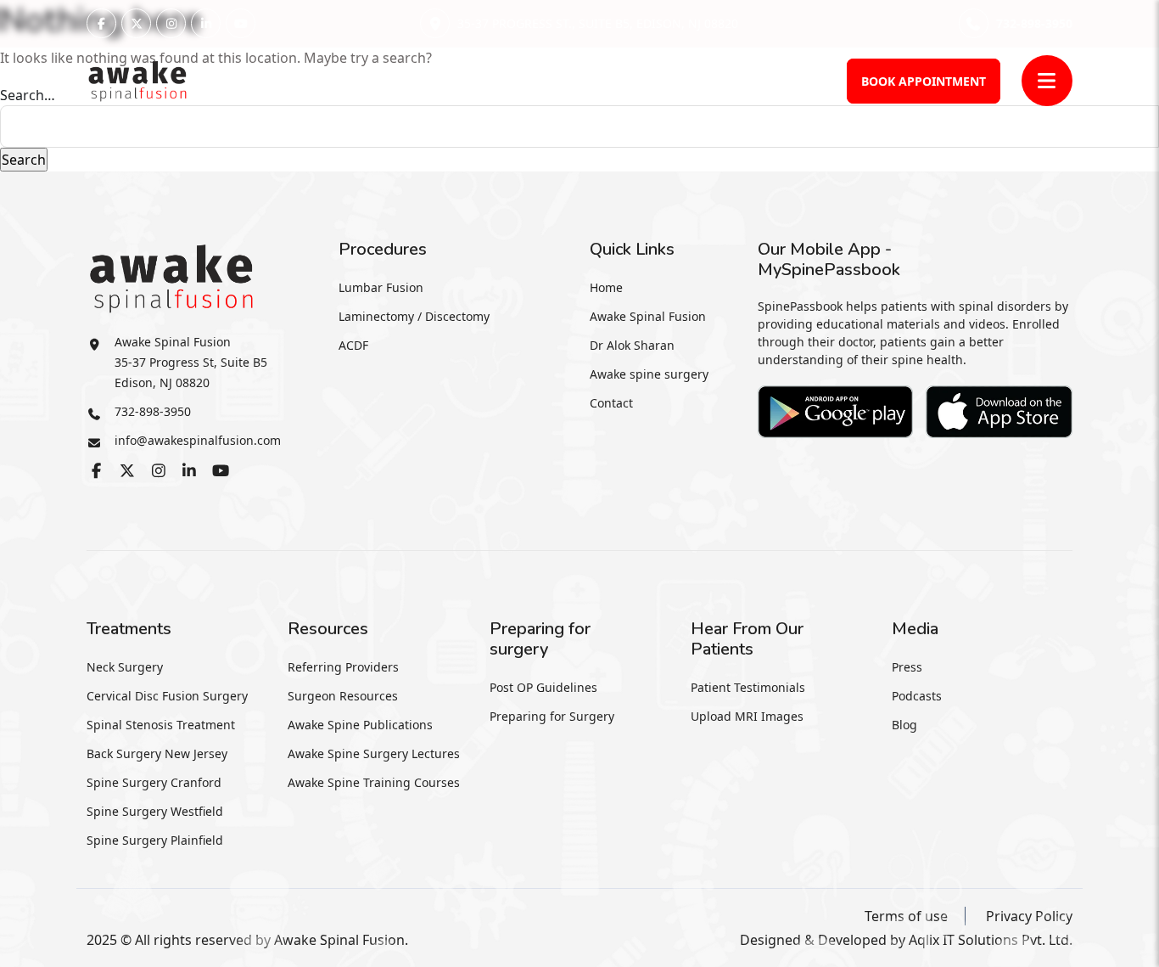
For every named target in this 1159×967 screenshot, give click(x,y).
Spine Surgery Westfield (155, 811)
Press (907, 667)
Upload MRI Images (747, 716)
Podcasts (917, 696)
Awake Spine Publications (360, 725)
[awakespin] (137, 79)
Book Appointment (923, 81)
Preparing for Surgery (552, 716)
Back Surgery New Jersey (157, 753)
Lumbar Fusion (381, 287)
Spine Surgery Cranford (154, 782)
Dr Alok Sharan (632, 345)
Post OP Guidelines (543, 687)
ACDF (353, 345)
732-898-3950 (1034, 23)
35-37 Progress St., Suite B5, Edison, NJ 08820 (597, 23)
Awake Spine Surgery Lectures (374, 753)
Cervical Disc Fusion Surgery (167, 696)
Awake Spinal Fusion (648, 316)
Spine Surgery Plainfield (155, 840)
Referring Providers (343, 667)
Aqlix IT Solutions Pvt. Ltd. (990, 939)
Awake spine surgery (649, 374)
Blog (904, 725)
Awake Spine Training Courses (374, 782)
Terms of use (906, 916)
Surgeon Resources (343, 696)
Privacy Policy (1029, 916)
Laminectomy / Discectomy (414, 316)
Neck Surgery (125, 667)
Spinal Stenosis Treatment (161, 725)
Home (606, 287)
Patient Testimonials (748, 687)
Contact (611, 403)
